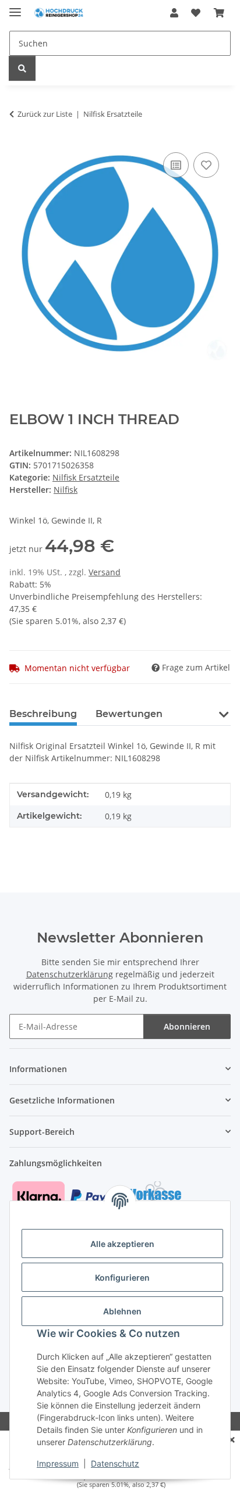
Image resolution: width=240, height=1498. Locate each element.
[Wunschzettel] (196, 12)
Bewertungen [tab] (129, 713)
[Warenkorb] (219, 12)
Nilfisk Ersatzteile (85, 477)
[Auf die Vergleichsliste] (176, 165)
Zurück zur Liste (44, 114)
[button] (174, 12)
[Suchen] (22, 68)
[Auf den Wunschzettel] (206, 165)
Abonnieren (187, 1026)
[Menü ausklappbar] (15, 7)
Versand (105, 572)
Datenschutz (115, 1463)
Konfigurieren (122, 1277)
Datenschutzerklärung (69, 974)
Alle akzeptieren (122, 1244)
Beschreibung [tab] (43, 713)
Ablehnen (122, 1311)
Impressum (58, 1463)
